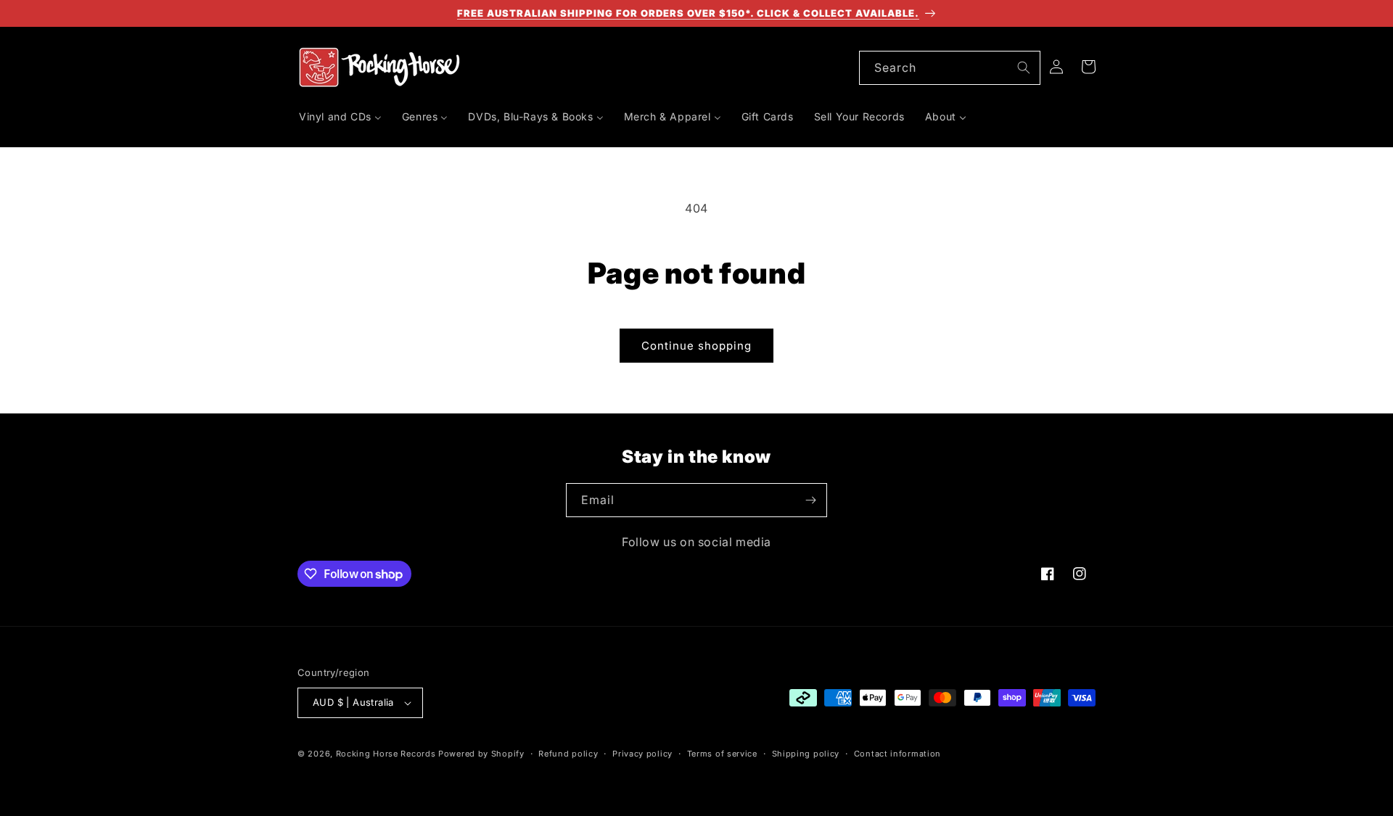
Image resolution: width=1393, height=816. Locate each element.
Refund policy (568, 754)
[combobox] (950, 67)
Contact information (897, 754)
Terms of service (722, 754)
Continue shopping (696, 346)
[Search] (1024, 67)
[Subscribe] (810, 500)
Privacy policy (642, 754)
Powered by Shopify (481, 754)
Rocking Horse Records (386, 754)
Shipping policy (806, 754)
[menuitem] (340, 117)
